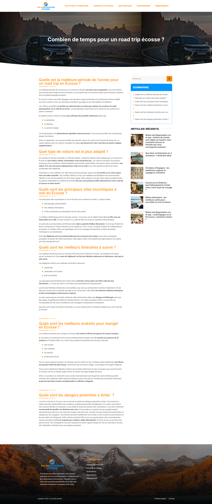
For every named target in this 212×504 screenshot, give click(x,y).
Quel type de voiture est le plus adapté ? (151, 98)
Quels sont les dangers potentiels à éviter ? (152, 119)
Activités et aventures (76, 6)
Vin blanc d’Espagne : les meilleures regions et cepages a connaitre (157, 170)
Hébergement (162, 6)
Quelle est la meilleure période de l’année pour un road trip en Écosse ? (152, 94)
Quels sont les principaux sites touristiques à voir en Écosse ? (152, 101)
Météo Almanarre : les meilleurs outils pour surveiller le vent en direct (158, 199)
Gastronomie (143, 6)
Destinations (125, 6)
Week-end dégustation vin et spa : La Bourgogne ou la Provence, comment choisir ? (158, 216)
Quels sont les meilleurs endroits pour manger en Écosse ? (152, 112)
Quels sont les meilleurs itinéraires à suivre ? (152, 105)
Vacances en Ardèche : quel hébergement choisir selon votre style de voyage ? (158, 186)
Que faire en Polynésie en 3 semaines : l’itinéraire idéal (158, 154)
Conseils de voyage (103, 6)
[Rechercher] (169, 78)
